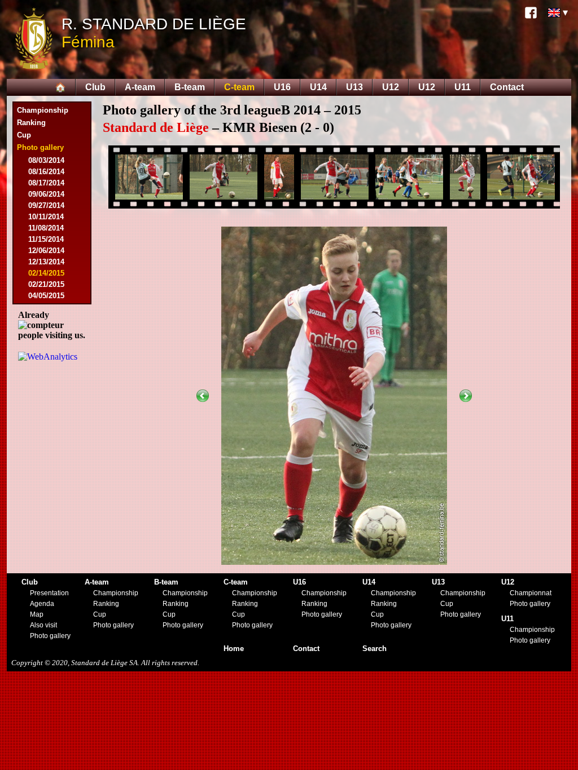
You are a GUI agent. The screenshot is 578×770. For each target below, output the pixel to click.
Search (374, 648)
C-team (239, 87)
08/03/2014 (46, 160)
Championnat (530, 593)
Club (95, 87)
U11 (462, 87)
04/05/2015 (46, 295)
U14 (318, 87)
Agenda (42, 604)
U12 (390, 87)
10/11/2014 (46, 217)
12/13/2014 (46, 262)
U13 (354, 87)
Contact (507, 87)
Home (234, 648)
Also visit (43, 625)
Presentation (49, 593)
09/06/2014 (46, 194)
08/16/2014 (46, 171)
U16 (282, 87)
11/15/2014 (46, 239)
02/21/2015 (46, 284)
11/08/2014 (46, 228)
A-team (140, 87)
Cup (24, 135)
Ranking (31, 122)
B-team (189, 87)
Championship (42, 110)
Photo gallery (50, 636)
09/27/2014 (46, 205)
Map (36, 614)
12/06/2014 (46, 250)
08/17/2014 (46, 183)
